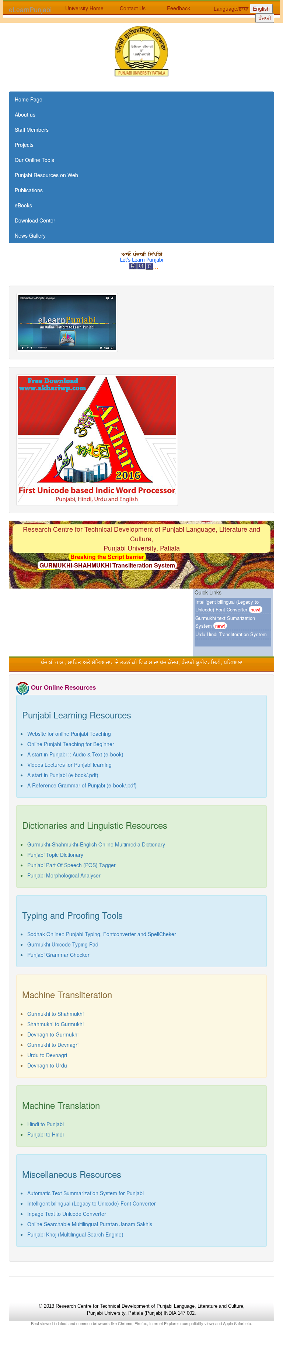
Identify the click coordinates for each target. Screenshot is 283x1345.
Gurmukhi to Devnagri (52, 1044)
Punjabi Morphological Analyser (64, 875)
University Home (84, 8)
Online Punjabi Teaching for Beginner (70, 744)
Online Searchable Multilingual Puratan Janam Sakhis (89, 1224)
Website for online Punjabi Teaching (69, 733)
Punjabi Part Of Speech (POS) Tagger (71, 865)
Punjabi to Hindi (45, 1134)
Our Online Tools (34, 159)
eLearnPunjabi (30, 9)
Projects (24, 144)
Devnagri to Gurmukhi (52, 1034)
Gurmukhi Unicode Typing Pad (62, 944)
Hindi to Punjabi (45, 1124)
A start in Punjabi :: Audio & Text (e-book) (75, 754)
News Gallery (30, 235)
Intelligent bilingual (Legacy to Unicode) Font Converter (91, 1203)
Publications (29, 190)
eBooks (23, 205)
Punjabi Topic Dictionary (55, 854)
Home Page (28, 99)
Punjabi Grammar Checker (58, 954)
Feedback (178, 8)
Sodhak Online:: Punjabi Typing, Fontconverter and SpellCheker (101, 934)
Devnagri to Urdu (47, 1065)
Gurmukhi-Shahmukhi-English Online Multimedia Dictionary (96, 844)
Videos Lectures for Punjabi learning (69, 764)
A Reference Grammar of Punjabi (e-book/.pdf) (82, 785)
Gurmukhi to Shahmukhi (55, 1013)
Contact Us (133, 8)
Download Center (35, 220)
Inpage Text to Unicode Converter (66, 1213)
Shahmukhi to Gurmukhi (55, 1024)
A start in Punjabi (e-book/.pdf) (62, 775)
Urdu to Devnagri (47, 1055)
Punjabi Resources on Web (46, 175)
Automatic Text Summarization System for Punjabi (85, 1193)
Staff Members (32, 129)
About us (25, 114)
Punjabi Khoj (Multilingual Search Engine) (75, 1234)
